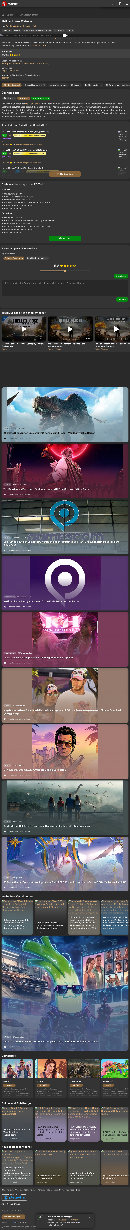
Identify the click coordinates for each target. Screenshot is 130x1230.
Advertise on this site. (12, 1204)
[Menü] (126, 3)
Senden (122, 299)
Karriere (33, 1190)
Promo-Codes (37, 144)
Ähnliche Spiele (95, 85)
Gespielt (25, 98)
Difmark (5, 144)
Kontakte (41, 1190)
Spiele (10, 15)
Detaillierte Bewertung (37, 258)
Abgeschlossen (42, 98)
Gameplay (6, 349)
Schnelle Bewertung (14, 258)
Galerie (77, 85)
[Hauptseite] (9, 3)
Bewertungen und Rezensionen (20, 248)
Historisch (59, 30)
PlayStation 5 (15, 26)
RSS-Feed (70, 1190)
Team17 (5, 78)
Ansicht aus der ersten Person (37, 30)
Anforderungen (60, 85)
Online (17, 30)
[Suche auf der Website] (113, 3)
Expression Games (10, 70)
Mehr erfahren (40, 45)
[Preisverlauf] (10, 135)
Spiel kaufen (36, 85)
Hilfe (3, 1190)
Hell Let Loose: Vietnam (27, 15)
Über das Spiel (13, 85)
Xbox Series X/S (29, 26)
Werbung (10, 1190)
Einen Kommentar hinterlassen (19, 438)
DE (78, 1190)
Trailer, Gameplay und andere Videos (23, 312)
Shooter (7, 30)
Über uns (19, 1190)
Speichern (121, 276)
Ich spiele (11, 98)
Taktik (70, 30)
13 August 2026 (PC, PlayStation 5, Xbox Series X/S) (26, 63)
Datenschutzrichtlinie (55, 1190)
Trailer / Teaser (55, 349)
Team (26, 1190)
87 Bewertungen (22, 144)
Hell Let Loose (32, 103)
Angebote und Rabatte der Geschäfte (24, 125)
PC (6, 26)
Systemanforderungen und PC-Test (23, 184)
